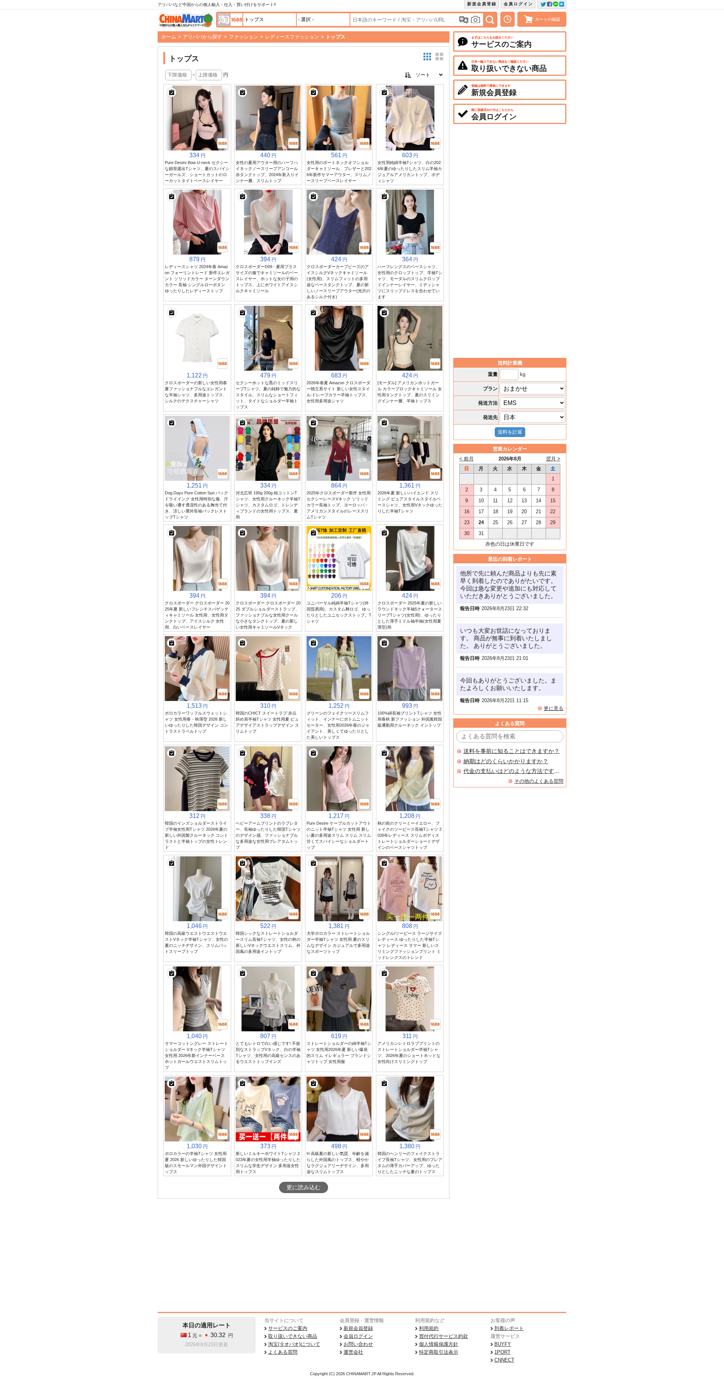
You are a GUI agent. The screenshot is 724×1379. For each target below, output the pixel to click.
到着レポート (509, 1328)
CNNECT (504, 1360)
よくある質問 (283, 1352)
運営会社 (353, 1352)
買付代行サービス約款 (443, 1336)
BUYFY (502, 1344)
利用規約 (429, 1328)
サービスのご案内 (287, 1328)
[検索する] (489, 19)
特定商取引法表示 (438, 1352)
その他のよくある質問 (538, 781)
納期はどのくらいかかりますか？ (505, 761)
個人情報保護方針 (438, 1344)
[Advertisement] (303, 1255)
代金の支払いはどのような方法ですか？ (511, 771)
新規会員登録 (482, 4)
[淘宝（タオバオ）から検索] (223, 19)
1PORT (502, 1352)
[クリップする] (171, 92)
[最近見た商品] (507, 19)
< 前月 (466, 459)
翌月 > (553, 459)
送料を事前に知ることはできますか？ (511, 751)
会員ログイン (518, 4)
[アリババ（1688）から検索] (236, 19)
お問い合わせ (358, 1344)
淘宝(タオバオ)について (294, 1344)
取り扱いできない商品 (292, 1336)
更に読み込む (304, 1187)
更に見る (553, 708)
